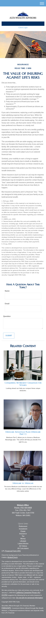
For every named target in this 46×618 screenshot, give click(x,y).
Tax (23, 536)
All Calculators (23, 548)
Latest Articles (23, 543)
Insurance (23, 534)
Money (23, 539)
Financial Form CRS (13, 551)
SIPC (9, 608)
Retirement (23, 526)
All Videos (23, 546)
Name (7, 291)
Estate (23, 531)
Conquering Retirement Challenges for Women (23, 384)
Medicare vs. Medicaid (23, 483)
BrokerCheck (13, 557)
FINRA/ (4, 608)
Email (7, 304)
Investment (23, 529)
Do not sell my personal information (29, 598)
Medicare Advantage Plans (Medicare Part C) (23, 433)
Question (7, 316)
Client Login (23, 27)
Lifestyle (23, 541)
